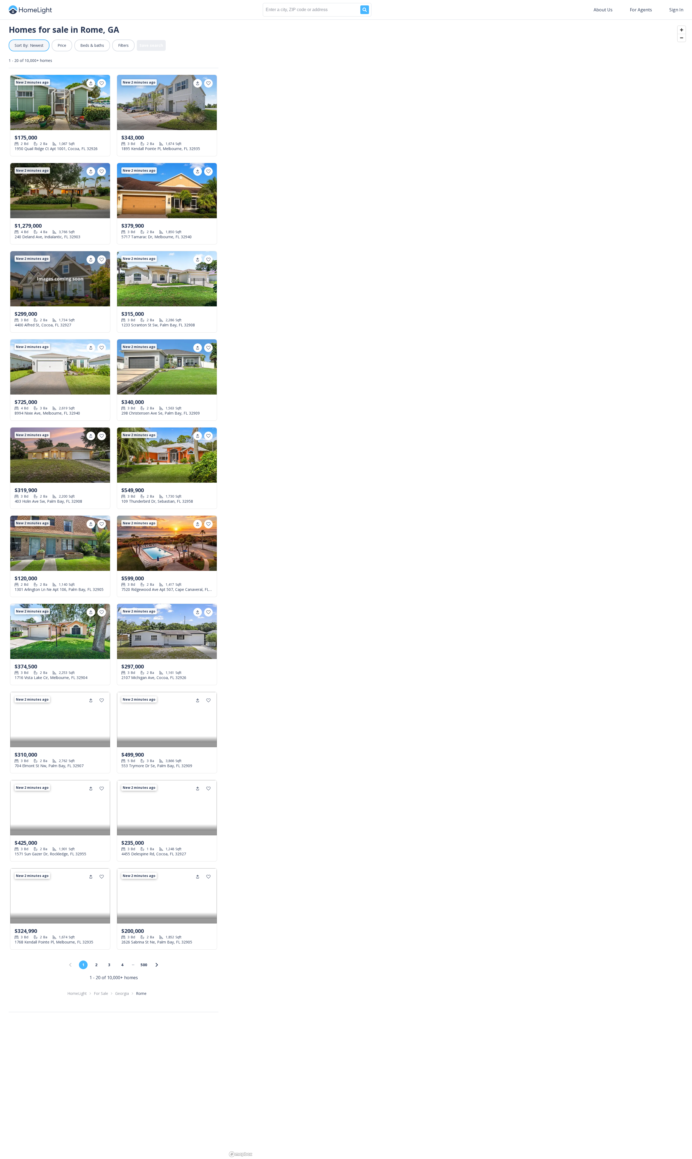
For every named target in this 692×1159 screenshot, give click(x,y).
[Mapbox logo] (240, 1154)
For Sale (101, 993)
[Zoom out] (682, 38)
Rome (141, 993)
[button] (29, 45)
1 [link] (83, 964)
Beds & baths (92, 45)
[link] (156, 965)
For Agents (641, 10)
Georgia (122, 993)
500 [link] (144, 964)
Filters (123, 45)
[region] (459, 589)
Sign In (676, 10)
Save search (151, 45)
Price (62, 45)
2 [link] (96, 964)
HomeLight (77, 993)
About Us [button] (603, 10)
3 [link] (109, 964)
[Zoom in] (682, 30)
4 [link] (122, 964)
